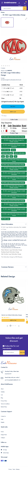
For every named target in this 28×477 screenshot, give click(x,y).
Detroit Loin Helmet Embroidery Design (12, 315)
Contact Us (3, 416)
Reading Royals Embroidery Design (10, 252)
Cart (2, 395)
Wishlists (2, 392)
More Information (7, 224)
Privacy (10, 469)
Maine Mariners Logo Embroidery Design (11, 250)
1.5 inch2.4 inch (8, 91)
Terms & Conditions (5, 404)
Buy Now (13, 106)
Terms (14, 469)
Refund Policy (4, 407)
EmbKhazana (10, 2)
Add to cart (13, 112)
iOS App (5, 450)
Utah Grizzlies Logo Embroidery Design (11, 254)
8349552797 (8, 374)
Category (3, 437)
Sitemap (17, 469)
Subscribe (22, 352)
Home (2, 431)
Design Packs (4, 434)
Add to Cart (13, 320)
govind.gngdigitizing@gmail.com (12, 380)
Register (2, 422)
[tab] (7, 22)
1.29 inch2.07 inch (8, 88)
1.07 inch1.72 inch (8, 95)
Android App (6, 453)
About (2, 389)
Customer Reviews (7, 267)
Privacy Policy (4, 401)
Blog (2, 398)
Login (2, 419)
